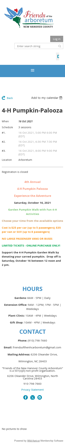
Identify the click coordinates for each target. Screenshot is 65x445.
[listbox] (47, 98)
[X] (32, 397)
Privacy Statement (32, 389)
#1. (4, 132)
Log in (56, 39)
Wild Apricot (33, 440)
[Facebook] (25, 397)
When (5, 121)
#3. (4, 150)
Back (10, 98)
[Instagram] (39, 397)
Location (7, 159)
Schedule (7, 127)
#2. (4, 141)
